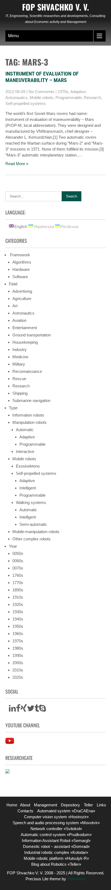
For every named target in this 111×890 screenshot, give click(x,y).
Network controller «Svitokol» (56, 828)
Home (11, 805)
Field (13, 284)
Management (45, 805)
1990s (17, 655)
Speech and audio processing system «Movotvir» (56, 822)
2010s (17, 670)
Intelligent (27, 488)
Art (15, 306)
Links (101, 805)
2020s (17, 677)
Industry (19, 349)
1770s (17, 582)
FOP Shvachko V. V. (55, 7)
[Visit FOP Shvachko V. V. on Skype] (42, 709)
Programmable (69, 97)
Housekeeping (25, 342)
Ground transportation (31, 335)
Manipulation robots (29, 422)
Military (18, 364)
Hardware (21, 269)
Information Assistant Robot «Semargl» (56, 840)
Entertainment (24, 327)
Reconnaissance (27, 371)
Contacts (25, 811)
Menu (13, 35)
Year (13, 546)
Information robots (28, 415)
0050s (17, 553)
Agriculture (21, 298)
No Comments (41, 91)
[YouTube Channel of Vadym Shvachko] (9, 743)
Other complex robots (31, 539)
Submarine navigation (31, 400)
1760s (17, 575)
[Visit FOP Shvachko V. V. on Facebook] (18, 709)
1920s (17, 604)
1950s (17, 626)
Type (13, 407)
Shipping (19, 393)
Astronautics (16, 97)
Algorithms (21, 262)
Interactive (25, 451)
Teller (88, 805)
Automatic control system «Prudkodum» (56, 834)
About (25, 805)
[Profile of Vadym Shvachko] (7, 772)
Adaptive (78, 91)
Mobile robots (41, 97)
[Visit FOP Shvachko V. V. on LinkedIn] (12, 709)
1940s (17, 619)
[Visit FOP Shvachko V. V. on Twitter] (30, 709)
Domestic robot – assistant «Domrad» (56, 846)
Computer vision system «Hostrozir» (56, 816)
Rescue (19, 378)
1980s (17, 648)
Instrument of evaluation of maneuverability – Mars (42, 76)
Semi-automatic (33, 524)
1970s (63, 91)
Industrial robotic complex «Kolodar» (56, 852)
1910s (17, 597)
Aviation (19, 320)
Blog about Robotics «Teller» (56, 864)
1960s (17, 633)
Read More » (16, 163)
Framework (19, 255)
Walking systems (31, 502)
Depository (70, 805)
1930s (17, 611)
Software (20, 276)
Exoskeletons (28, 466)
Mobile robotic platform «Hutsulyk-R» (56, 858)
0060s (17, 560)
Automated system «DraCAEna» (66, 811)
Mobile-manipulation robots (36, 531)
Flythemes (76, 879)
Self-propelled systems (25, 103)
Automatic (25, 429)
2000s (17, 662)
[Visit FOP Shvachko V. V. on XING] (23, 709)
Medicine (20, 356)
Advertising (22, 291)
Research (92, 97)
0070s (17, 568)
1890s (17, 590)
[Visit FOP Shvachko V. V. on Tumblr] (36, 709)
